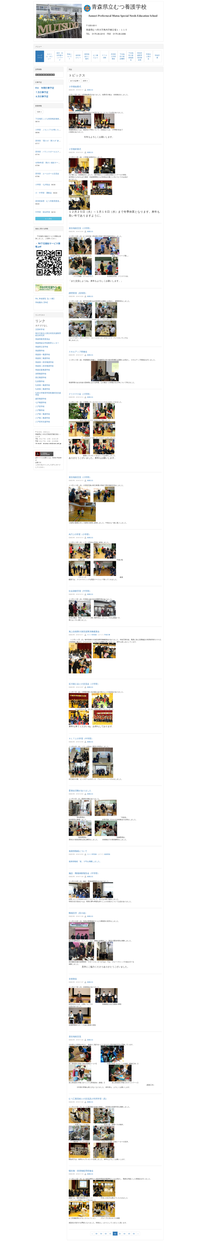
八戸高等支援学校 (42, 421)
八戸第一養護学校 (42, 414)
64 (124, 1233)
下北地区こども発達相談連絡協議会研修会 (52, 118)
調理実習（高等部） (78, 292)
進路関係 (107, 854)
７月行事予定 (41, 92)
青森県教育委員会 (42, 339)
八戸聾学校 (39, 410)
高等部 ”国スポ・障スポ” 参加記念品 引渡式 (53, 140)
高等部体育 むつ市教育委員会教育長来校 (52, 201)
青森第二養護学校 (42, 358)
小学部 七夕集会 (42, 184)
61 (110, 1233)
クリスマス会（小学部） (80, 393)
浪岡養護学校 (40, 373)
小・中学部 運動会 (43, 192)
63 (120, 1233)
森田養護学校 (40, 398)
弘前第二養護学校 (42, 389)
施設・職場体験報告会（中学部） (84, 873)
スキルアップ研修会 (78, 351)
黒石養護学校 (40, 377)
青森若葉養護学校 (42, 369)
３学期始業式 (75, 86)
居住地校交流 (75, 1036)
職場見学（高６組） (78, 912)
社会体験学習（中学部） (80, 590)
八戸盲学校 (39, 406)
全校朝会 (73, 978)
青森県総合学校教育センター (47, 343)
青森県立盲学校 (41, 346)
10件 (39, 112)
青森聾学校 (39, 350)
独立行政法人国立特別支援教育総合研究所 (48, 334)
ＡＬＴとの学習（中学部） (81, 738)
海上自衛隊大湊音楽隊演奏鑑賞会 (84, 631)
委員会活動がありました (80, 790)
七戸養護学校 (40, 402)
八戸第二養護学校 (42, 418)
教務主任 (90, 90)
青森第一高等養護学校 (44, 362)
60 (106, 1233)
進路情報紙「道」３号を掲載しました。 (85, 861)
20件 (85, 81)
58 (96, 1233)
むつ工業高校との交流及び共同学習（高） (88, 1098)
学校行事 (107, 635)
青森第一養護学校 (42, 354)
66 (134, 1233)
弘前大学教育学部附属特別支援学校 (48, 393)
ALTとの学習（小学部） (80, 534)
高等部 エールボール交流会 (47, 173)
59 (101, 1233)
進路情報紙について (78, 850)
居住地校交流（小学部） (80, 227)
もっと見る (48, 219)
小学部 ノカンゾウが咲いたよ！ (49, 129)
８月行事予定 (41, 96)
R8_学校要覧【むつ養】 (45, 298)
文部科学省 (39, 329)
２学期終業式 (75, 148)
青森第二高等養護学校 (44, 366)
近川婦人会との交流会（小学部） (84, 683)
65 (129, 1233)
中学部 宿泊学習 (42, 212)
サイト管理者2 (92, 635)
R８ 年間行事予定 (44, 87)
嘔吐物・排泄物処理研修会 (81, 1170)
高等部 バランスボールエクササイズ (50, 151)
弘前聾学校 (39, 381)
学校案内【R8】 (42, 302)
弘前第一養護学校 (42, 385)
